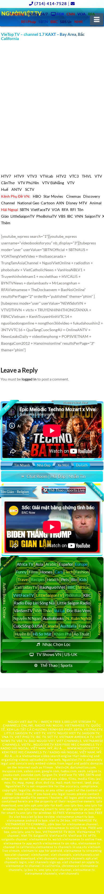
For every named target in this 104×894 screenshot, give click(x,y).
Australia (68, 626)
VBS (61, 216)
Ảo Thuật (82, 634)
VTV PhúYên (28, 182)
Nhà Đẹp (43, 465)
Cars (59, 571)
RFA (65, 209)
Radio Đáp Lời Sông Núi (34, 603)
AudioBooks (53, 618)
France (85, 626)
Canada (51, 626)
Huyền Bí (23, 634)
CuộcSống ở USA (28, 626)
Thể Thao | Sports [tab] (56, 665)
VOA (56, 209)
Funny (21, 571)
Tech (69, 571)
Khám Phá (62, 634)
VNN (79, 216)
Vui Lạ (59, 610)
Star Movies (53, 196)
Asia (39, 564)
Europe (81, 564)
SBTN (24, 209)
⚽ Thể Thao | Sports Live (64, 490)
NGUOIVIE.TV (43, 744)
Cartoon (48, 203)
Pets (65, 579)
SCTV (29, 189)
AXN (60, 203)
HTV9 (19, 176)
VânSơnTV (23, 610)
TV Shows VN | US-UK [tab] (56, 654)
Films (33, 571)
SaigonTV (93, 216)
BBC (71, 587)
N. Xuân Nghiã (78, 618)
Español (66, 564)
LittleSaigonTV (22, 216)
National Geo (28, 203)
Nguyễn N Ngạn (27, 618)
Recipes (38, 579)
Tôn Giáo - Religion (14, 492)
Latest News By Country (100, 613)
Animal (96, 203)
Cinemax (73, 196)
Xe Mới (63, 465)
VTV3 (32, 176)
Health (53, 579)
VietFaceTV (40, 209)
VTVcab (46, 176)
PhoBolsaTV (46, 216)
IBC (70, 216)
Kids (83, 579)
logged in (29, 379)
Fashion (82, 571)
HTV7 (6, 176)
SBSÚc (83, 587)
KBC (87, 595)
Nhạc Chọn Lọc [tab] (56, 644)
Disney (71, 203)
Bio (74, 579)
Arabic (51, 564)
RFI (73, 209)
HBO (37, 196)
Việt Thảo (43, 610)
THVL (86, 176)
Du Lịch (81, 465)
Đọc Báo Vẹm (78, 610)
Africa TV (25, 564)
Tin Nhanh (22, 465)
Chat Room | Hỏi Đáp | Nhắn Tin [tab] (56, 476)
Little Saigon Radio (73, 603)
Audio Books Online (4, 600)
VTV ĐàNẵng (53, 182)
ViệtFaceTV (23, 595)
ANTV (16, 189)
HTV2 (61, 176)
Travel (23, 579)
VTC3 (74, 176)
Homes (46, 571)
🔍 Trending (96, 489)
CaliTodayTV (26, 587)
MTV (83, 203)
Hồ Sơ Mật (42, 634)
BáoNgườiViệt (52, 587)
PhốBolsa (73, 595)
